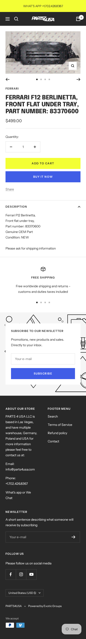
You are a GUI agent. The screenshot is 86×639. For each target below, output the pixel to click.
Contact (53, 441)
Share (10, 189)
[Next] (78, 79)
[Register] (73, 537)
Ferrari (12, 88)
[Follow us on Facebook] (11, 574)
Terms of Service (60, 425)
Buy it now (43, 176)
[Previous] (7, 79)
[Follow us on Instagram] (21, 574)
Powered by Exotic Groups (45, 606)
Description (16, 206)
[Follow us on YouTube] (31, 574)
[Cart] (78, 19)
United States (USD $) (22, 593)
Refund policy (57, 433)
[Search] (16, 19)
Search (53, 416)
